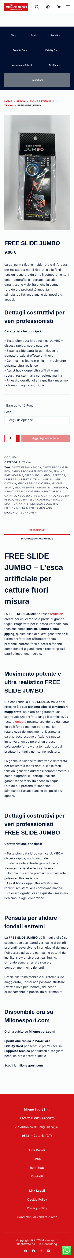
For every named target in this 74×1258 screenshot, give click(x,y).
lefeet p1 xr (28, 479)
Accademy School (22, 65)
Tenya (26, 462)
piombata (19, 721)
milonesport (57, 487)
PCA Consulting (46, 1244)
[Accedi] (48, 6)
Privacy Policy (37, 1208)
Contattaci (37, 80)
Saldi (33, 35)
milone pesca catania (34, 483)
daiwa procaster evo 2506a (32, 471)
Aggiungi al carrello (45, 438)
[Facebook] (25, 1251)
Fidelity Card (52, 50)
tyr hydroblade (41, 507)
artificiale (57, 614)
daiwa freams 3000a (26, 467)
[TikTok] (40, 1251)
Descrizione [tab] (37, 530)
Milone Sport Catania (31, 487)
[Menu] (68, 6)
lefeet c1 (58, 475)
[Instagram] (33, 1251)
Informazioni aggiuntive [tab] (37, 538)
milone (43, 479)
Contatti (37, 1176)
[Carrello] (59, 6)
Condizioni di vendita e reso (37, 1217)
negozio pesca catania (32, 499)
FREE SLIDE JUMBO (37, 475)
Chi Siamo (54, 65)
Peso (7, 412)
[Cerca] (37, 6)
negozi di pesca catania (22, 491)
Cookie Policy (37, 1199)
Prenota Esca (20, 50)
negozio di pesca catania (36, 495)
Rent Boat (56, 35)
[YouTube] (48, 1251)
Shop (13, 35)
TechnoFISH (28, 512)
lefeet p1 (11, 479)
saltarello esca (39, 503)
